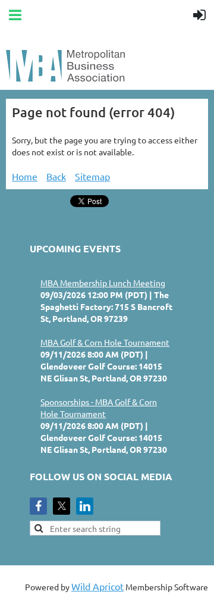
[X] (61, 506)
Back (56, 176)
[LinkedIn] (84, 506)
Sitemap (92, 176)
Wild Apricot (97, 586)
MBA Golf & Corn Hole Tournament (104, 342)
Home (24, 176)
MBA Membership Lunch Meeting (102, 282)
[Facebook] (38, 506)
